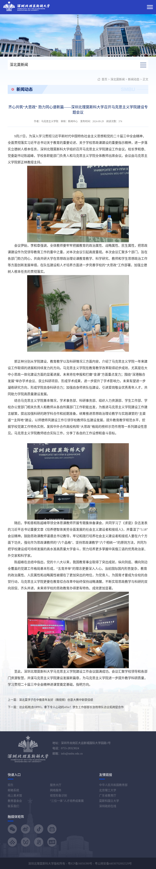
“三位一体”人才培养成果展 (67, 800)
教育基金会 (15, 800)
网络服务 (55, 790)
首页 (104, 79)
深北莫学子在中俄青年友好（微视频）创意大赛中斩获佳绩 (56, 699)
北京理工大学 (107, 790)
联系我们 (13, 806)
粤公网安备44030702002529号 (113, 863)
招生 (10, 784)
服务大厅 (55, 784)
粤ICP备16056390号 (80, 863)
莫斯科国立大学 (109, 800)
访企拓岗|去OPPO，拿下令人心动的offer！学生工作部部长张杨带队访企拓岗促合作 (71, 707)
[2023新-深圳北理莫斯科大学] (26, 5)
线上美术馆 (15, 795)
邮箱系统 (13, 790)
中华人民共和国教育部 (113, 784)
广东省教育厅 (107, 795)
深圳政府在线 (107, 806)
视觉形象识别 (58, 795)
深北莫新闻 (117, 79)
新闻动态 (133, 79)
